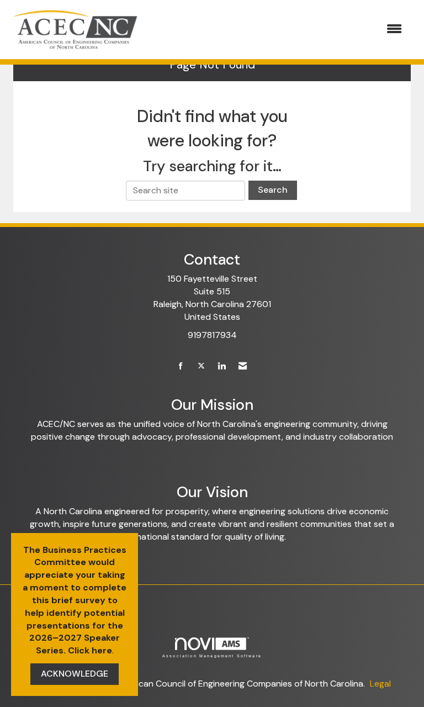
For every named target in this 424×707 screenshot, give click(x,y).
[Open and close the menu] (277, 29)
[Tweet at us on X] (201, 366)
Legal (380, 683)
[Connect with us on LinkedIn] (222, 366)
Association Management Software (212, 655)
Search (273, 190)
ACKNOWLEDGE (74, 673)
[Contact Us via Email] (242, 366)
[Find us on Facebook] (181, 366)
